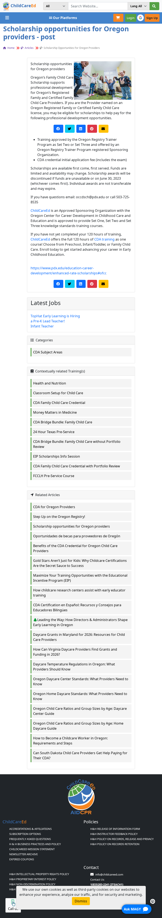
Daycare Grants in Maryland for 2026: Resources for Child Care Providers (79, 637)
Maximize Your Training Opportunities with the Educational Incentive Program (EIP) (80, 578)
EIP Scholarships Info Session (56, 456)
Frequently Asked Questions (30, 839)
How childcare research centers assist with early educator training (79, 593)
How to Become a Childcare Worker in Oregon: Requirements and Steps (70, 741)
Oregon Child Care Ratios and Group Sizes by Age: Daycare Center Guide (80, 711)
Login (130, 18)
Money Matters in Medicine (55, 412)
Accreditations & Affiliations (30, 829)
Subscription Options (25, 834)
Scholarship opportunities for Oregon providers (71, 526)
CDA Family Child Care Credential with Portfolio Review (76, 466)
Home (11, 48)
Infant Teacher (42, 326)
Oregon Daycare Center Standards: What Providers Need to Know (80, 681)
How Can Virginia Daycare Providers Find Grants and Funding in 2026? (75, 652)
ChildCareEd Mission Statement (32, 849)
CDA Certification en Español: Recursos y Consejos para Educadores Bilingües (77, 607)
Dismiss (81, 901)
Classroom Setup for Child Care (58, 393)
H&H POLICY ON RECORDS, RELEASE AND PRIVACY (122, 839)
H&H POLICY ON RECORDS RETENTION (114, 844)
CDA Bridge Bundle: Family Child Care (62, 422)
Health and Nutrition (49, 383)
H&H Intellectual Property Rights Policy (39, 874)
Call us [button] (13, 908)
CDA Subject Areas (47, 352)
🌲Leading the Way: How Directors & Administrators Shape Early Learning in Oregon (80, 622)
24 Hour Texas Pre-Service (53, 432)
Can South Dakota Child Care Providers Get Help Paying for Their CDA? (80, 755)
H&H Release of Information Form (115, 829)
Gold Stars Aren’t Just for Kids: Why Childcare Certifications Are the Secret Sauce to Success (80, 563)
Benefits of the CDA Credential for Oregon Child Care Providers (75, 548)
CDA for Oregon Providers (54, 507)
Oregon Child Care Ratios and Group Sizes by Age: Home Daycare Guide (78, 726)
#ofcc (102, 273)
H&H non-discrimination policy (32, 884)
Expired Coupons (21, 859)
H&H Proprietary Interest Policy (32, 879)
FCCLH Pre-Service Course (53, 475)
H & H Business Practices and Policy (35, 844)
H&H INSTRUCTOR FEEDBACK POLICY (114, 834)
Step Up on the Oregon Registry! (59, 516)
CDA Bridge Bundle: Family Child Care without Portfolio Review (76, 444)
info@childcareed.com (109, 874)
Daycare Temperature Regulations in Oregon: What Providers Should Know (74, 667)
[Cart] (118, 18)
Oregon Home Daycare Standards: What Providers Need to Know (80, 696)
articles (29, 48)
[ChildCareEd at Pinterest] (152, 901)
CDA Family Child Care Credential (59, 402)
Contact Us (97, 879)
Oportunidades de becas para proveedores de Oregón (76, 536)
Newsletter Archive (23, 854)
